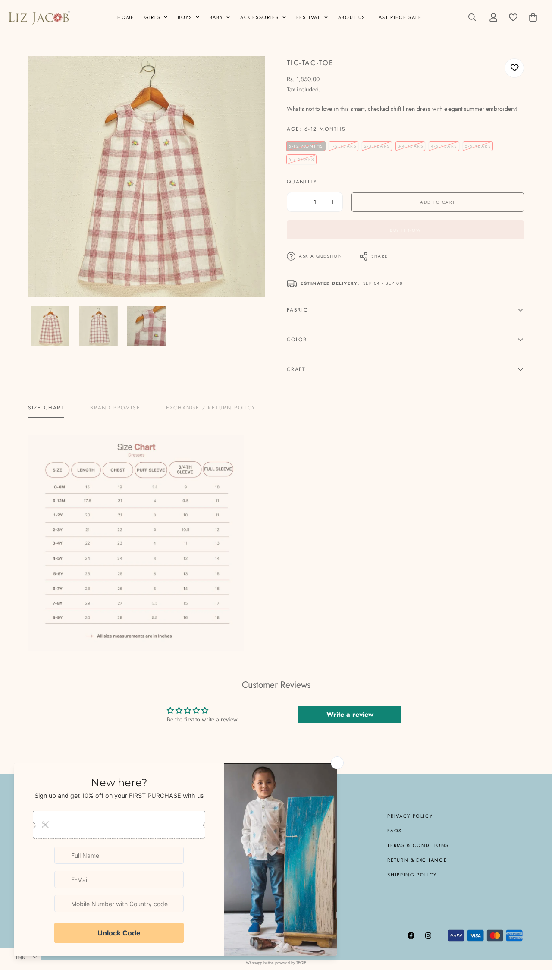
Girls (152, 17)
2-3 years (377, 146)
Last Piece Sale (399, 17)
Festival (308, 17)
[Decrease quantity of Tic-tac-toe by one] (296, 201)
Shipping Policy (412, 874)
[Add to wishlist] (514, 68)
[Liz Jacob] (38, 17)
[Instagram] (428, 935)
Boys (185, 17)
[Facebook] (411, 935)
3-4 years (410, 146)
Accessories (259, 17)
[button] (533, 17)
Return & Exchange (417, 860)
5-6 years (478, 146)
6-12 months (306, 146)
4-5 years (444, 146)
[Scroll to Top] (535, 923)
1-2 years (344, 146)
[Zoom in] (247, 74)
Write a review (349, 714)
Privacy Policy (410, 816)
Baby (216, 17)
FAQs (394, 830)
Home (125, 17)
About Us (351, 17)
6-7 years (301, 159)
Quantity (302, 182)
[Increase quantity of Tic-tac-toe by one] (332, 201)
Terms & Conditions (418, 845)
